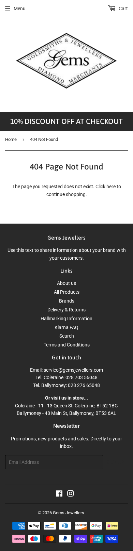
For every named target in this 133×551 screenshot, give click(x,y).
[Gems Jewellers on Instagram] (70, 494)
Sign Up (115, 462)
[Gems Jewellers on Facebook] (59, 494)
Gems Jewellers (68, 512)
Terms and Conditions (67, 344)
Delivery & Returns (66, 309)
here (111, 186)
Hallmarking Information (66, 318)
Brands (66, 301)
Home (11, 139)
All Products (66, 292)
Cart (123, 8)
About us (66, 283)
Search (66, 336)
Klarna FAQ (66, 327)
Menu (20, 8)
